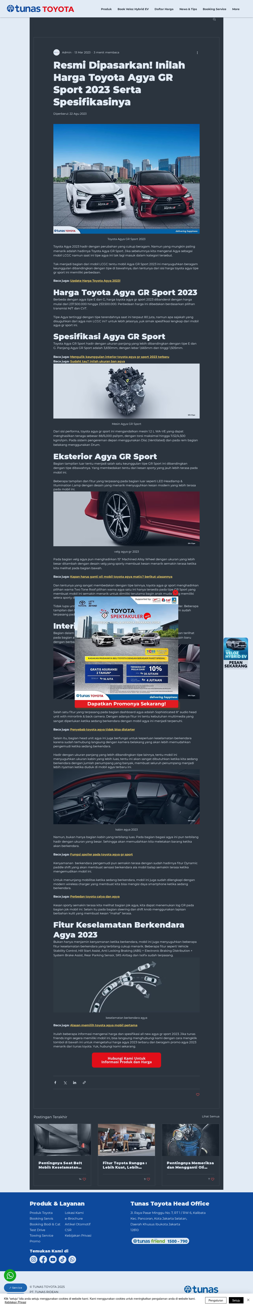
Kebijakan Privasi (15, 1302)
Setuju (236, 1300)
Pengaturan (216, 1300)
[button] (175, 592)
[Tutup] (248, 1300)
